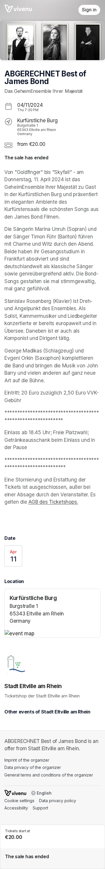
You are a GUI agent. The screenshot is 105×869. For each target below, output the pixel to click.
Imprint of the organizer (26, 760)
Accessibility (16, 807)
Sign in (89, 10)
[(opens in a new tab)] (52, 634)
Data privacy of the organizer (32, 767)
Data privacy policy (57, 800)
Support (40, 807)
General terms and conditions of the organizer (48, 774)
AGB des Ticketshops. (53, 502)
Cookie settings (19, 800)
